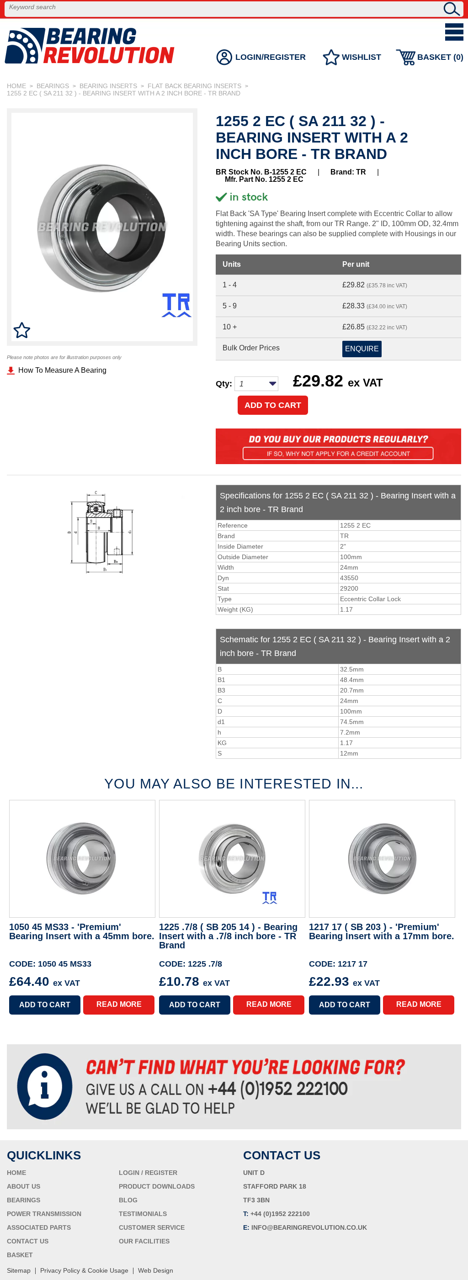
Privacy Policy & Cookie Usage (84, 1270)
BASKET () (440, 57)
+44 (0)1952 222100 (280, 1213)
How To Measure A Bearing (62, 370)
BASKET (20, 1255)
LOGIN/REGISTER (270, 57)
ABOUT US (23, 1186)
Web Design (155, 1270)
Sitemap (19, 1270)
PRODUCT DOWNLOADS (157, 1186)
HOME (16, 86)
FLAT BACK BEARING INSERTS (194, 86)
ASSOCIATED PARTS (39, 1227)
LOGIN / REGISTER (148, 1172)
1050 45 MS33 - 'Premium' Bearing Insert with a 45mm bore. (81, 931)
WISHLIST (361, 57)
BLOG (128, 1200)
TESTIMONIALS (143, 1213)
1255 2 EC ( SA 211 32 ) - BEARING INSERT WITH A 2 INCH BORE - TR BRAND (123, 93)
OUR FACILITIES (144, 1241)
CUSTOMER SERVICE (152, 1227)
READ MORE (119, 1004)
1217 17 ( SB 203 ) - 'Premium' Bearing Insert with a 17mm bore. (381, 931)
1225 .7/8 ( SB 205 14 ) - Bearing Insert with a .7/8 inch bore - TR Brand (228, 936)
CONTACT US (27, 1241)
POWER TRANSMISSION (44, 1213)
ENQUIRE (362, 349)
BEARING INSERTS (108, 86)
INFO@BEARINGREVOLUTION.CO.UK (309, 1227)
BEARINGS (53, 86)
